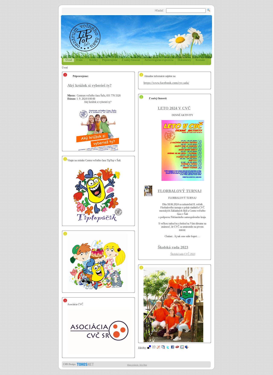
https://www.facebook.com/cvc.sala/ (166, 82)
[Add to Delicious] (149, 347)
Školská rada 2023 (173, 247)
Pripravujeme (110, 59)
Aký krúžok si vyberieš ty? (89, 85)
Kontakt (200, 59)
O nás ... (80, 59)
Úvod (68, 59)
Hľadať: (159, 10)
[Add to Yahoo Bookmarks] (163, 347)
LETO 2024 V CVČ (174, 108)
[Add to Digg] (153, 347)
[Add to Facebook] (172, 347)
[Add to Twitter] (168, 347)
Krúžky (93, 59)
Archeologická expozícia (158, 59)
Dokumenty (184, 59)
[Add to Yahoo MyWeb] (158, 347)
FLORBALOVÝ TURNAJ (180, 191)
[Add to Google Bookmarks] (182, 347)
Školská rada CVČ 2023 (182, 254)
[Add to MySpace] (186, 347)
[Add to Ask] (177, 347)
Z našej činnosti (131, 59)
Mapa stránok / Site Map (137, 365)
